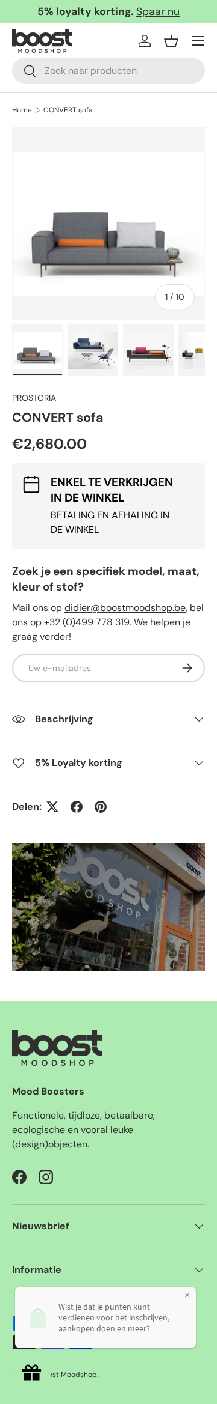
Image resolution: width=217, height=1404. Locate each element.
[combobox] (108, 71)
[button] (171, 41)
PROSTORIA (34, 397)
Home (22, 110)
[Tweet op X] (52, 807)
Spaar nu (158, 11)
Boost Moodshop (68, 1374)
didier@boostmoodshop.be (125, 607)
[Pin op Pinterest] (101, 807)
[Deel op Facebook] (76, 807)
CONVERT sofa (68, 110)
